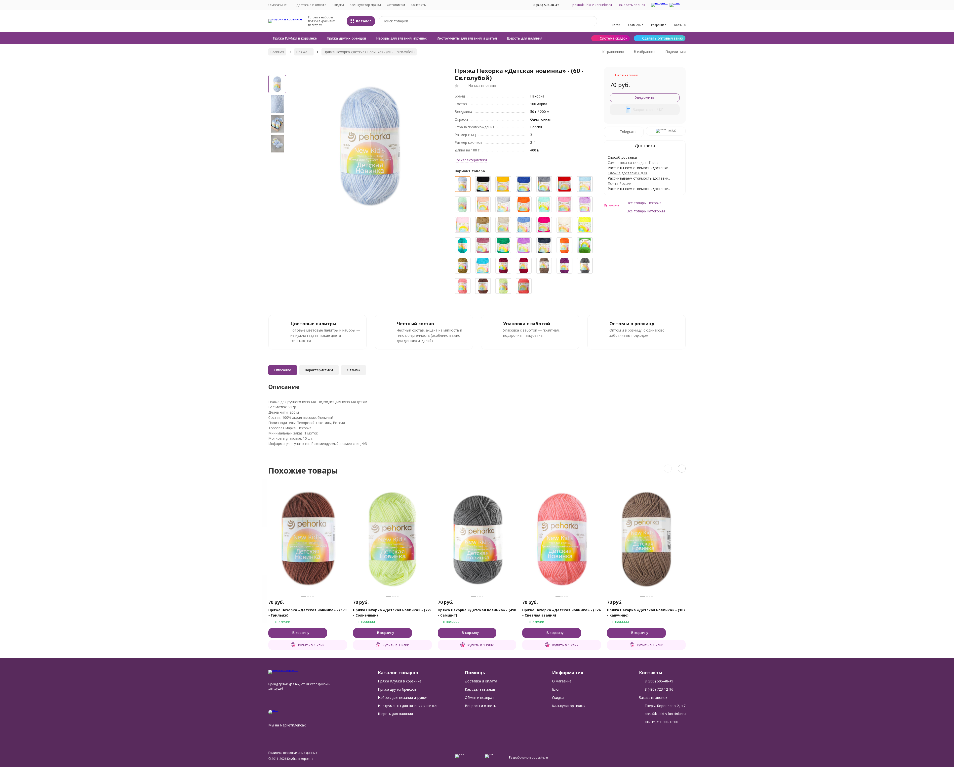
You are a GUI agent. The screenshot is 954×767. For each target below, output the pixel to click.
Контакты (419, 4)
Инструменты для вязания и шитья (467, 38)
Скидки (338, 4)
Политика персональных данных (292, 753)
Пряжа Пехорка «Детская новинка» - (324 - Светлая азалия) (561, 613)
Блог (556, 689)
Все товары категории (646, 211)
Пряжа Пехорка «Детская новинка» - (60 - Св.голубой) (369, 51)
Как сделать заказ (480, 689)
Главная (277, 51)
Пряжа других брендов (346, 38)
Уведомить (644, 97)
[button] (668, 469)
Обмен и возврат (479, 697)
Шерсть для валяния (524, 38)
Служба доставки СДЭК (627, 173)
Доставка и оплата (311, 4)
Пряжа (301, 51)
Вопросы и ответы (481, 705)
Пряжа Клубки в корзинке (295, 38)
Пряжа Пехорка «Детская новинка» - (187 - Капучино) (646, 613)
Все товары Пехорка (644, 202)
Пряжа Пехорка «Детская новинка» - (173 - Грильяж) (307, 613)
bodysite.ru (540, 757)
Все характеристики (471, 160)
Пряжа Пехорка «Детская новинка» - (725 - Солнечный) (392, 613)
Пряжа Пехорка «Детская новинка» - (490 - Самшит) (477, 613)
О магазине (561, 681)
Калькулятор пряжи (365, 4)
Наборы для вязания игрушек (401, 38)
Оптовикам (396, 4)
